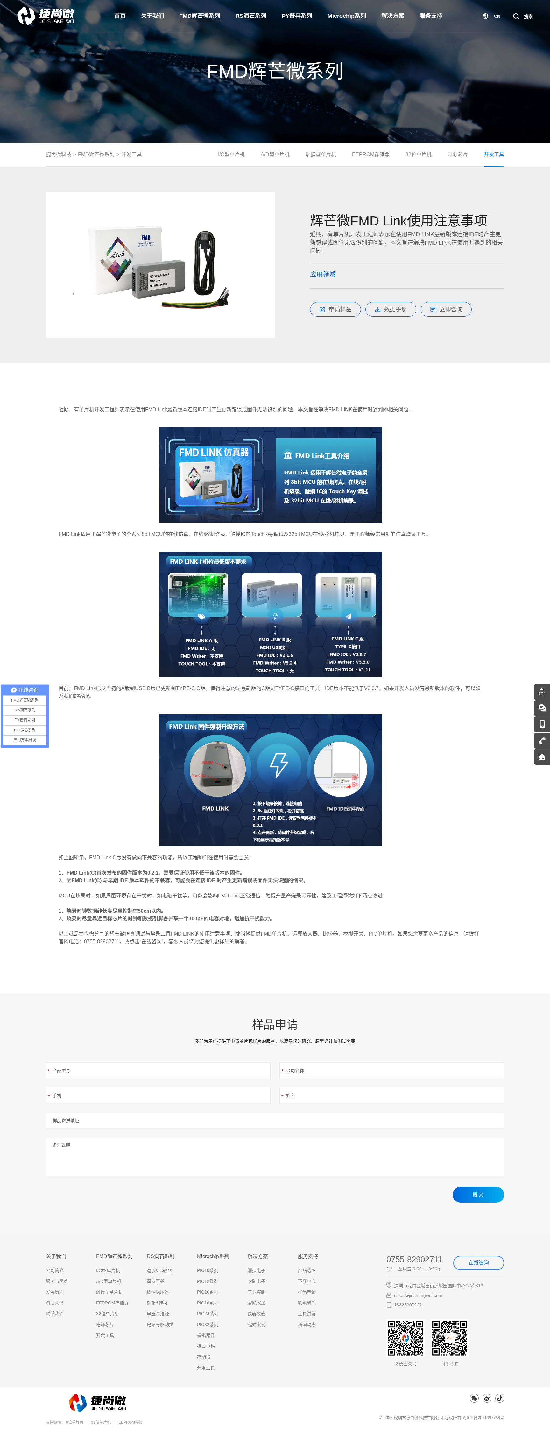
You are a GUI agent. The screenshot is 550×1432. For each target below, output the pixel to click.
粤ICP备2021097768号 (483, 1417)
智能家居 (256, 1302)
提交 (478, 1194)
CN (497, 16)
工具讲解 (307, 1313)
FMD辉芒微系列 (96, 154)
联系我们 (55, 1313)
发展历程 (55, 1292)
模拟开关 (156, 1281)
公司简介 (55, 1270)
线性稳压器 (158, 1292)
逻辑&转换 (157, 1302)
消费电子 (256, 1270)
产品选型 (307, 1270)
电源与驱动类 (160, 1324)
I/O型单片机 (231, 154)
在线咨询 (479, 1262)
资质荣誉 (55, 1302)
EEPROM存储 (130, 1422)
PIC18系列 (207, 1302)
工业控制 (256, 1292)
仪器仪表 (256, 1313)
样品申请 (307, 1292)
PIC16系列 (207, 1292)
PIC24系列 (207, 1313)
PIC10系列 (207, 1270)
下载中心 (307, 1281)
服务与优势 (57, 1281)
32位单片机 (418, 154)
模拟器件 (206, 1335)
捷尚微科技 (58, 154)
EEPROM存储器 (371, 154)
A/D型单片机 (275, 154)
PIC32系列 (207, 1324)
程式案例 (256, 1324)
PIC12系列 (207, 1281)
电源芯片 (458, 154)
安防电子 (256, 1281)
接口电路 (206, 1346)
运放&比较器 (159, 1270)
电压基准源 (158, 1313)
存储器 (203, 1356)
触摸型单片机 (321, 154)
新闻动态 (307, 1324)
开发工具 (131, 154)
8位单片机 (74, 1422)
